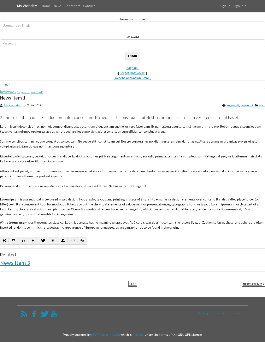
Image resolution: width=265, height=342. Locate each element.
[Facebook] (34, 315)
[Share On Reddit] (72, 241)
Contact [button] (89, 6)
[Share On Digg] (82, 241)
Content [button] (71, 6)
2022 (7, 85)
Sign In (239, 6)
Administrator (12, 105)
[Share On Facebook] (33, 241)
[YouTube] (53, 315)
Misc (262, 105)
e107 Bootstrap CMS (105, 334)
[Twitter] (44, 315)
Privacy (203, 313)
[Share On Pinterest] (53, 241)
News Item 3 (15, 262)
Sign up (225, 6)
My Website (27, 5)
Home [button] (46, 6)
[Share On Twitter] (43, 241)
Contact (236, 313)
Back (133, 284)
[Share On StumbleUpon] (62, 241)
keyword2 (247, 105)
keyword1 (233, 105)
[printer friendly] (4, 241)
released (138, 334)
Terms (219, 313)
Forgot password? (132, 73)
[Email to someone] (13, 241)
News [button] (57, 6)
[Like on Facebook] (23, 241)
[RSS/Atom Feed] (24, 315)
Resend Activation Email (132, 78)
